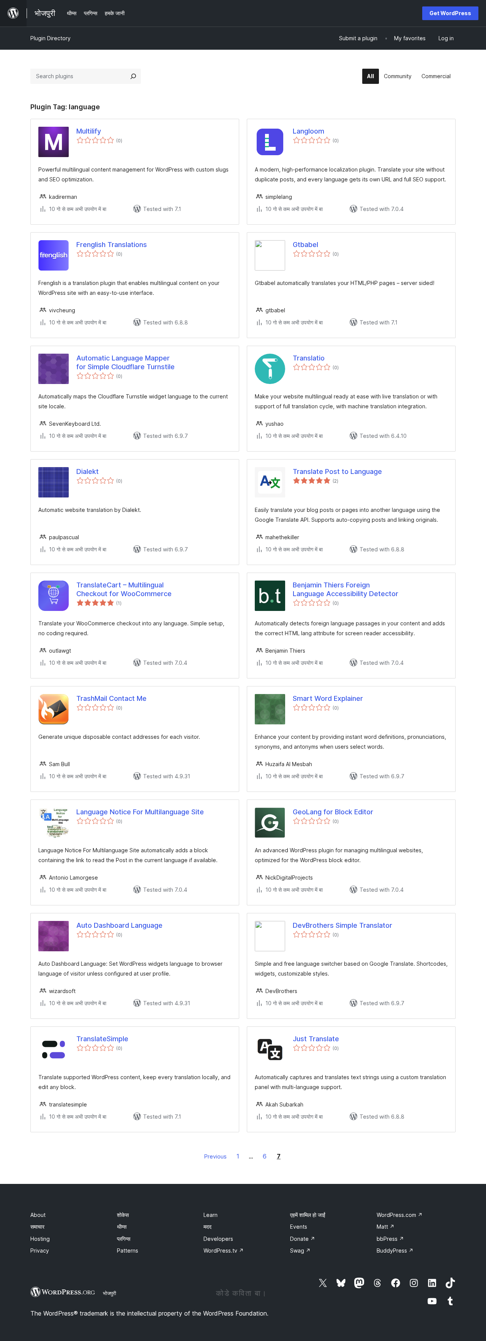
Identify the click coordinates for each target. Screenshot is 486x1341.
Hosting (40, 1239)
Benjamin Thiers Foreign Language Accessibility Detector (345, 589)
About (38, 1215)
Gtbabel (305, 245)
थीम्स (121, 1226)
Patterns (127, 1250)
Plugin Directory (50, 38)
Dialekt (87, 471)
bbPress (390, 1239)
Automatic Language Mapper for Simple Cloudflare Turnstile (125, 362)
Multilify (88, 131)
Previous (215, 1156)
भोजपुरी (109, 1293)
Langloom (308, 131)
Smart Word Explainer (328, 698)
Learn (211, 1215)
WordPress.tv (224, 1250)
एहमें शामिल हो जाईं (307, 1215)
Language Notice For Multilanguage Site (140, 812)
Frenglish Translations (111, 245)
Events (298, 1226)
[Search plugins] (133, 76)
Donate (302, 1239)
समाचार (37, 1226)
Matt (385, 1226)
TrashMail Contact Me (111, 698)
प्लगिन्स (123, 1239)
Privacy (39, 1250)
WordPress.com (400, 1215)
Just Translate (316, 1039)
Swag (300, 1250)
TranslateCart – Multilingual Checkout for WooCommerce (124, 589)
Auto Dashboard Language (119, 925)
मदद (207, 1226)
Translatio (309, 358)
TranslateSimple (102, 1039)
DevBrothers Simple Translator (342, 925)
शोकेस (123, 1215)
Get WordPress (450, 13)
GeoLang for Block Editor (333, 812)
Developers (218, 1239)
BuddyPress (395, 1250)
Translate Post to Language (337, 471)
